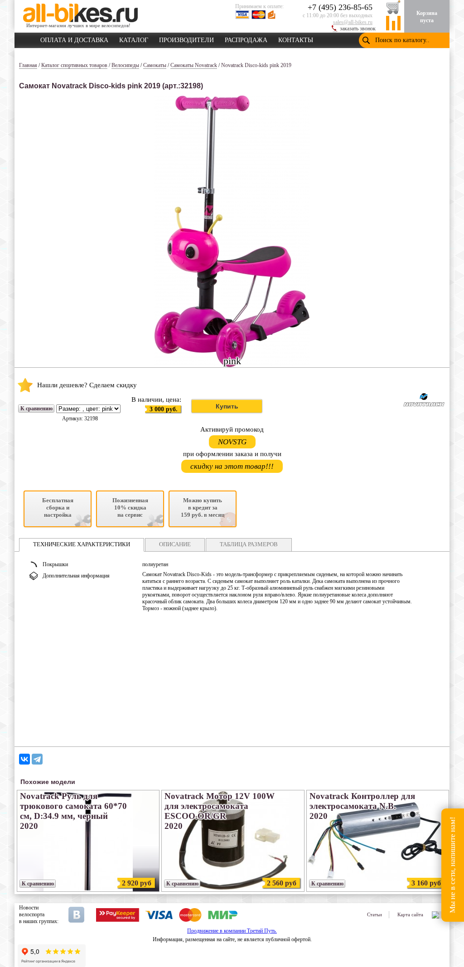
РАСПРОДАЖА (246, 38)
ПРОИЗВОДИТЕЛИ (186, 38)
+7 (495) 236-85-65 (340, 7)
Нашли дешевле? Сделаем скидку (87, 385)
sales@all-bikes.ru (352, 22)
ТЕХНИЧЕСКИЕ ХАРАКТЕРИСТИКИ (81, 544)
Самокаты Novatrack (193, 65)
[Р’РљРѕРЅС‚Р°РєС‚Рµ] (24, 759)
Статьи (374, 914)
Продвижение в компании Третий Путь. (232, 931)
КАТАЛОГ (133, 38)
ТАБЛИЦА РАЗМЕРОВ (249, 544)
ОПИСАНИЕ (175, 544)
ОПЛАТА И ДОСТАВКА (74, 38)
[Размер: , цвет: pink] (88, 409)
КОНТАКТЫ (295, 38)
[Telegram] (37, 759)
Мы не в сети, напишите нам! (452, 865)
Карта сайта (410, 914)
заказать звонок (358, 28)
